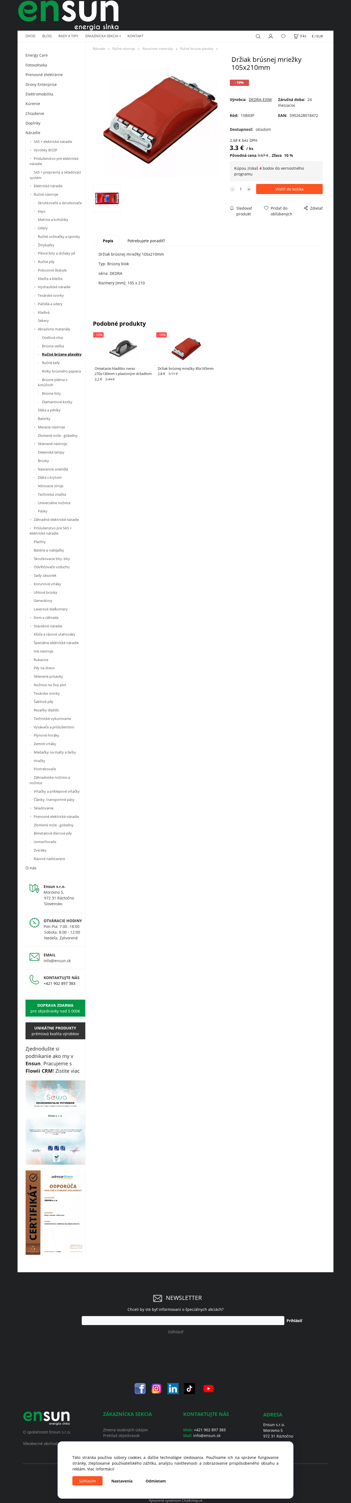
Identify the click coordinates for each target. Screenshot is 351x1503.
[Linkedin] (173, 1388)
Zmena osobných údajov (125, 1429)
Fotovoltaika (36, 65)
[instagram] (156, 1388)
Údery (43, 228)
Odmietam (156, 1481)
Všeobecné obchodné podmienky (53, 1443)
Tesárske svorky (51, 295)
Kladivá (44, 312)
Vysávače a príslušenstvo (54, 727)
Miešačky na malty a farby (55, 752)
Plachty (40, 541)
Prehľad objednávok (121, 1435)
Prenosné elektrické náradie (56, 816)
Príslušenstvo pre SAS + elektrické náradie (51, 531)
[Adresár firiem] (55, 1212)
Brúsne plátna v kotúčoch (52, 382)
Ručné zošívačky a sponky (59, 236)
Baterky (44, 418)
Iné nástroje (43, 651)
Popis (108, 240)
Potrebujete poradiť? (146, 240)
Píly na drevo (44, 667)
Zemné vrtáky (45, 743)
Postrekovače (45, 768)
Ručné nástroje (46, 194)
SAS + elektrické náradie (53, 141)
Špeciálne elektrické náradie (56, 642)
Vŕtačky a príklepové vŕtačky (57, 791)
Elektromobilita (39, 94)
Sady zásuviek (45, 575)
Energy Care (37, 55)
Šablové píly (43, 701)
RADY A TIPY (68, 35)
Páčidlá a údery (50, 303)
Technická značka (52, 494)
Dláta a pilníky (49, 410)
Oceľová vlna (52, 337)
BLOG (47, 35)
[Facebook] (140, 1388)
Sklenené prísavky (48, 676)
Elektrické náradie (48, 185)
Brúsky (43, 460)
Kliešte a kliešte (50, 278)
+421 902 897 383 (59, 983)
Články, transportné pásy (54, 799)
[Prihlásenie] (271, 35)
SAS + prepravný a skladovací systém (55, 175)
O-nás (31, 867)
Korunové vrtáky (47, 583)
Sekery (43, 320)
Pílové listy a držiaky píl (56, 253)
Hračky (39, 760)
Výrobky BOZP (45, 150)
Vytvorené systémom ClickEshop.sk (175, 1500)
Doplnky (33, 123)
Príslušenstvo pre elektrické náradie (54, 161)
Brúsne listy (51, 393)
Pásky (42, 511)
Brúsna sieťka (53, 346)
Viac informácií (100, 1469)
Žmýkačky (46, 245)
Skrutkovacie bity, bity (52, 558)
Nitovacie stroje (50, 485)
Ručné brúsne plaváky (61, 354)
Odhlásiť (175, 1331)
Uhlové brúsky (45, 592)
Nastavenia (121, 1481)
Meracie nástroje (51, 427)
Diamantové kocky (57, 401)
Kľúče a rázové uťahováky (54, 634)
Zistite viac (67, 1071)
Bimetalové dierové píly (53, 833)
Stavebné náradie (48, 626)
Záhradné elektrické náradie (56, 519)
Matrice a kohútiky (53, 219)
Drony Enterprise (41, 84)
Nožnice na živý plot (50, 684)
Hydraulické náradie (54, 286)
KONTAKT (135, 35)
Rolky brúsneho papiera (61, 371)
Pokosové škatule (52, 270)
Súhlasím (87, 1481)
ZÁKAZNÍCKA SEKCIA (101, 35)
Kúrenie (33, 103)
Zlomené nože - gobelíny (58, 435)
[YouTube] (208, 1388)
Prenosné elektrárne (44, 74)
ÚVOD (30, 35)
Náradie (33, 132)
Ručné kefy (51, 362)
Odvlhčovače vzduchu (52, 566)
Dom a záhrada (46, 617)
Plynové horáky (46, 735)
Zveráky (40, 850)
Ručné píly (46, 261)
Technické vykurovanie (52, 718)
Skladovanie (43, 808)
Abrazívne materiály (54, 329)
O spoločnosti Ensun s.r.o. (47, 1432)
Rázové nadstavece (49, 858)
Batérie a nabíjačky (49, 550)
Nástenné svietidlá (53, 469)
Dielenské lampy (51, 452)
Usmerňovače (45, 841)
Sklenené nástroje (52, 443)
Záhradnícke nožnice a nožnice (50, 780)
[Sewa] (55, 1122)
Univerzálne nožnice (54, 502)
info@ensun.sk (57, 960)
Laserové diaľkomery (51, 609)
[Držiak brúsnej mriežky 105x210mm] (160, 119)
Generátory (43, 600)
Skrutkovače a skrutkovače (60, 202)
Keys (42, 211)
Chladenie (35, 113)
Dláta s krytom (50, 477)
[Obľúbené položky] (283, 36)
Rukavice (41, 659)
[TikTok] (189, 1388)
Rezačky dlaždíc (46, 710)
